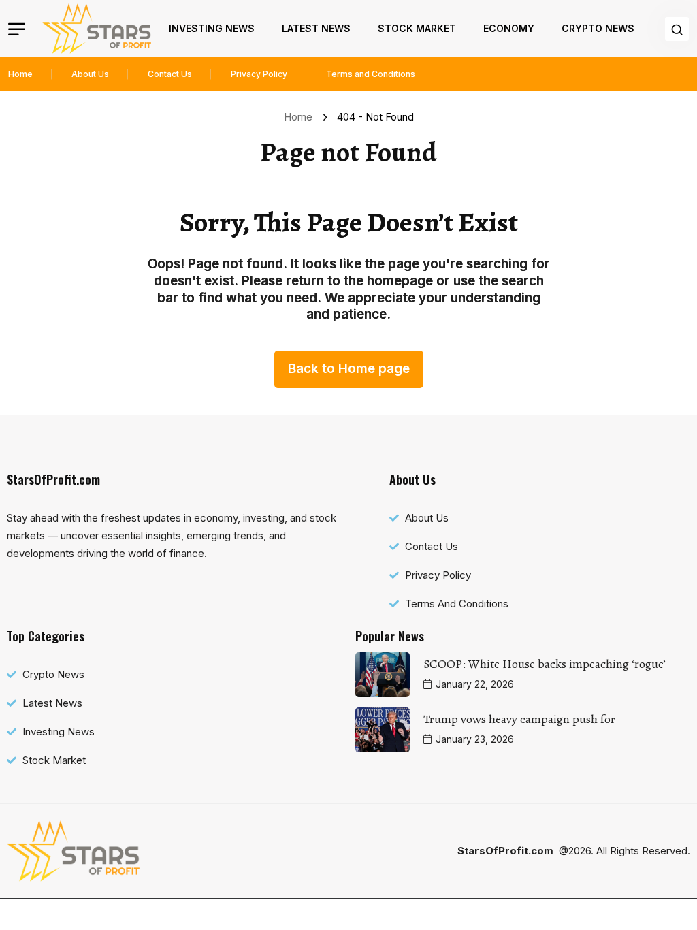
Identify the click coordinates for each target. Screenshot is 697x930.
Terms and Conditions (370, 74)
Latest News (316, 28)
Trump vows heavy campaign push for (519, 719)
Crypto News (598, 28)
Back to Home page (349, 368)
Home (20, 74)
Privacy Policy (259, 74)
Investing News (212, 28)
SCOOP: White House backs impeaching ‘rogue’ (544, 664)
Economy (508, 28)
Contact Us (170, 74)
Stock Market (417, 28)
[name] (96, 28)
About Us (90, 74)
